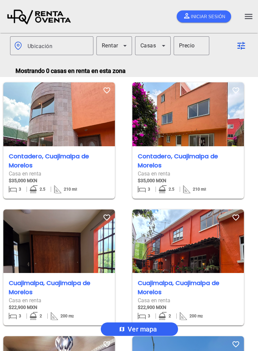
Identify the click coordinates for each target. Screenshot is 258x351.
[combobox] (58, 46)
